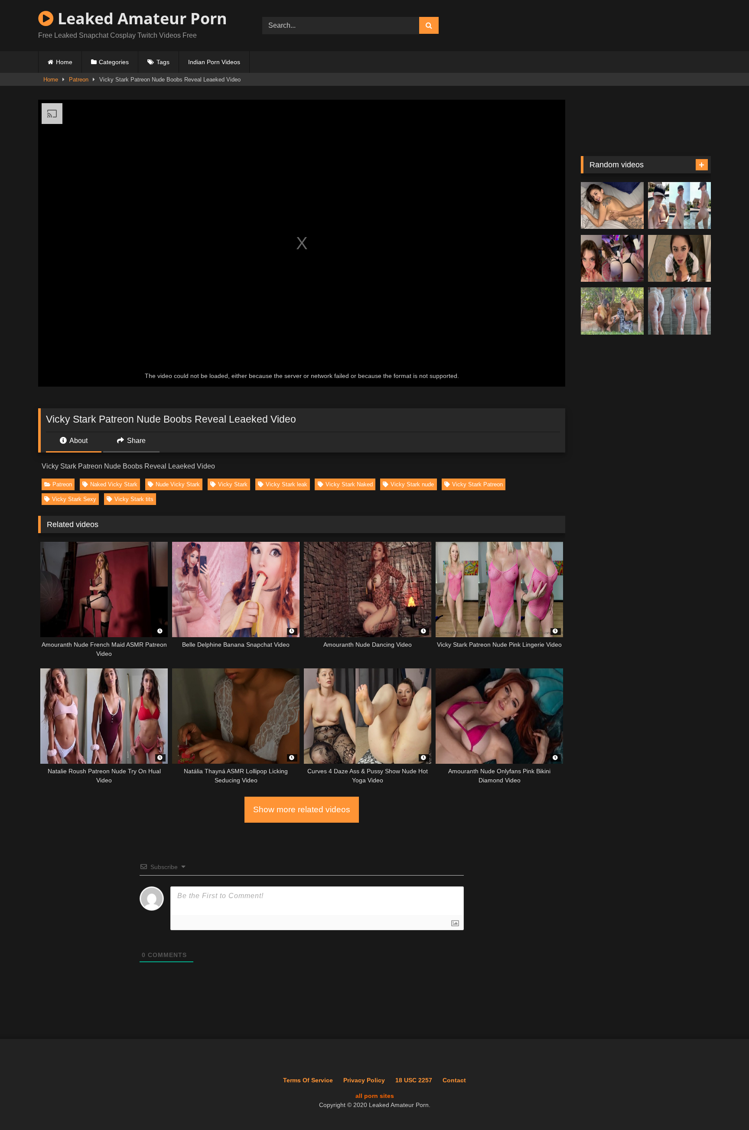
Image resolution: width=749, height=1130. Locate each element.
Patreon (78, 79)
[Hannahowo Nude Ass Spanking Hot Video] (612, 258)
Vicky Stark (232, 484)
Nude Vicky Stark (178, 484)
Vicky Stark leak (286, 484)
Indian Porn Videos (214, 62)
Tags (162, 62)
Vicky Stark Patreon (477, 484)
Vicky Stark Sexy (74, 499)
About (78, 440)
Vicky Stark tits (133, 499)
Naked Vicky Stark (113, 484)
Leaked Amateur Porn (140, 18)
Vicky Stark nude (412, 484)
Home (64, 62)
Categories (114, 62)
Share (135, 440)
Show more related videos (301, 809)
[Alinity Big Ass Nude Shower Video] (679, 311)
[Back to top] (722, 1104)
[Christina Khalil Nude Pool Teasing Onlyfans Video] (679, 205)
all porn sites (374, 1095)
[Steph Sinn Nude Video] (612, 311)
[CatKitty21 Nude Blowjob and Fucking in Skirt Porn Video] (679, 258)
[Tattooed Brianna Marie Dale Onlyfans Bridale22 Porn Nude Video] (612, 205)
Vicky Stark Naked (349, 484)
